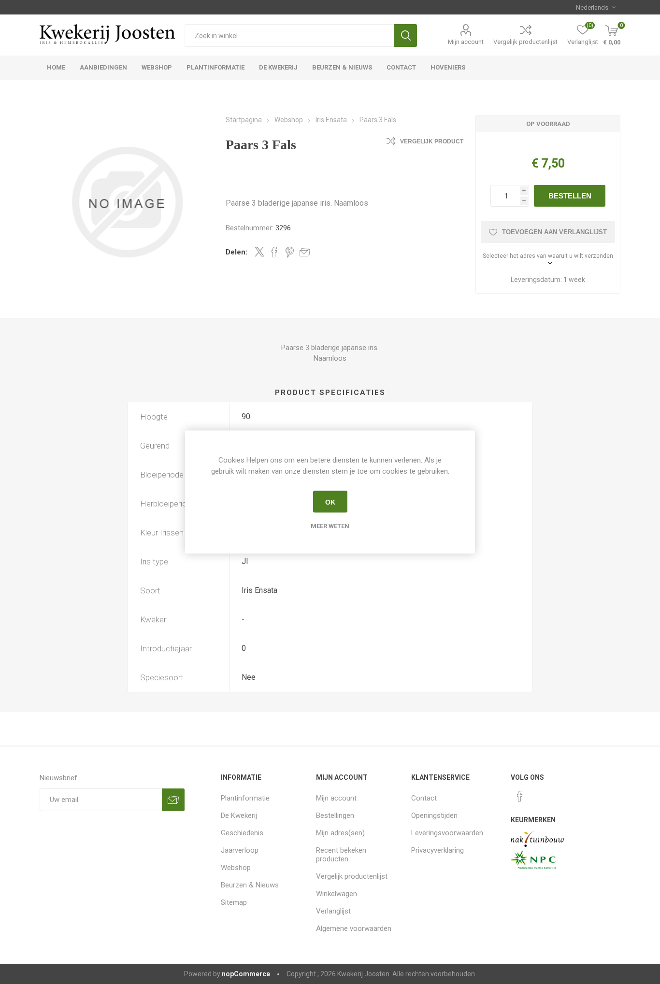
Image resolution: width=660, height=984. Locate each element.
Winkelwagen (336, 893)
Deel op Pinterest (290, 252)
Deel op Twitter (259, 251)
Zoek (405, 35)
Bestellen (569, 196)
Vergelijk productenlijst (525, 41)
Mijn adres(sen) (340, 833)
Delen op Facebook (274, 252)
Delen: (236, 252)
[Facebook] (520, 796)
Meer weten (330, 526)
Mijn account (466, 41)
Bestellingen (335, 815)
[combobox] (289, 35)
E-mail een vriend (305, 252)
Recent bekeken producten (341, 854)
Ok (330, 502)
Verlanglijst (333, 911)
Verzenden (173, 799)
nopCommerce (246, 974)
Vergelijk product (431, 141)
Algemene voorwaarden (353, 928)
